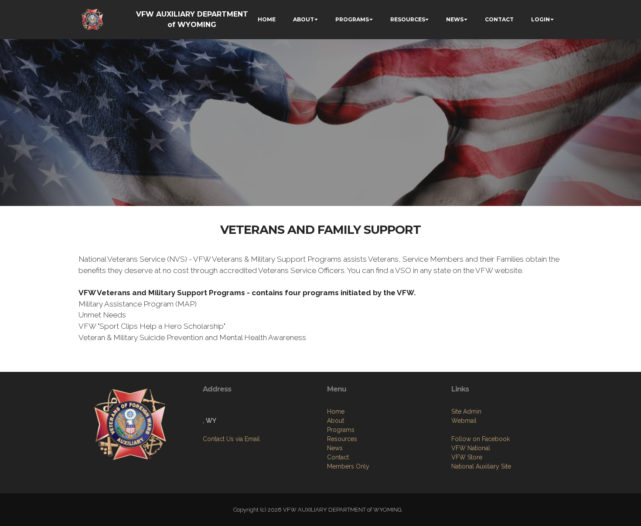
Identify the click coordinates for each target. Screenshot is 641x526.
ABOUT (303, 19)
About (335, 420)
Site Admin (466, 411)
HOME (267, 19)
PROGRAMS (352, 19)
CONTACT (499, 19)
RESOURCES (407, 19)
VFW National (470, 448)
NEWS (455, 19)
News (335, 448)
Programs (341, 429)
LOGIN (540, 19)
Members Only (348, 466)
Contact (338, 457)
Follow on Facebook (480, 438)
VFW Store (466, 457)
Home (335, 411)
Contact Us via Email (231, 438)
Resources (342, 438)
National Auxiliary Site (481, 466)
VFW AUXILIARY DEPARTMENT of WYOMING (192, 19)
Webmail (464, 420)
